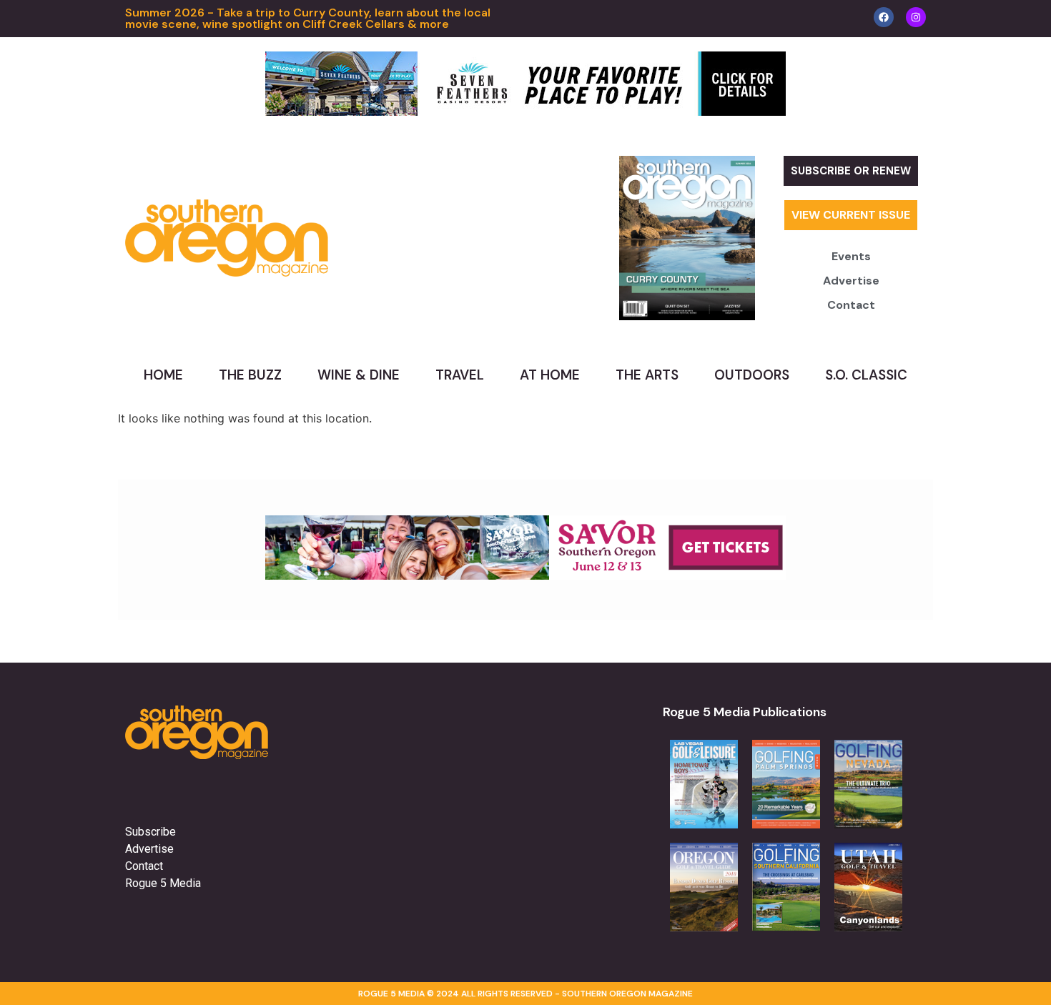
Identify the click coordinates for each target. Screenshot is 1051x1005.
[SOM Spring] (525, 575)
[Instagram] (916, 17)
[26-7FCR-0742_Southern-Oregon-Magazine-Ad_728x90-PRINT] (525, 111)
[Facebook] (884, 17)
